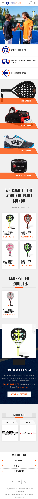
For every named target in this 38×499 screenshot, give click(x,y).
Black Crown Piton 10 (26, 233)
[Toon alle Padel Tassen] (19, 116)
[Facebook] (12, 481)
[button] (8, 227)
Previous (16, 362)
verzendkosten (22, 387)
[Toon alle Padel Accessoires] (19, 166)
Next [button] (34, 415)
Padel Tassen (26, 126)
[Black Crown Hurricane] (19, 341)
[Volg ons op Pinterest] (19, 481)
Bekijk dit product (19, 394)
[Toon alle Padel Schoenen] (19, 141)
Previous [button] (4, 415)
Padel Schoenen (25, 151)
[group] (10, 221)
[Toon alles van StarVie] (10, 433)
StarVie (10, 423)
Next (22, 362)
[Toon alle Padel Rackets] (19, 91)
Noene (28, 423)
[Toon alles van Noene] (28, 433)
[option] (19, 25)
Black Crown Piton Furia (8, 262)
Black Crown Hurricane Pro (8, 311)
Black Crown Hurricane (8, 233)
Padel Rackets (25, 101)
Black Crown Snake (26, 262)
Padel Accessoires (23, 175)
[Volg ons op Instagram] (25, 481)
